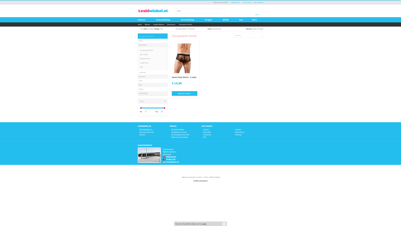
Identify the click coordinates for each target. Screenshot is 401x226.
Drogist (208, 19)
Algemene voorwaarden (188, 177)
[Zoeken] (221, 11)
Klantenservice (236, 2)
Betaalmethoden (177, 129)
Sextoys (141, 19)
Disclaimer (199, 177)
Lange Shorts (144, 63)
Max (157, 112)
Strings (141, 89)
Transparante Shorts (146, 50)
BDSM (225, 19)
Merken (142, 135)
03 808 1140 (170, 159)
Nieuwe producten (146, 132)
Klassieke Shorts (145, 59)
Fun (241, 19)
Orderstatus (239, 132)
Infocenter (207, 135)
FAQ (204, 137)
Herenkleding (187, 19)
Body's (141, 41)
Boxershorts (143, 45)
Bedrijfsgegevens (145, 129)
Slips (140, 85)
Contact (206, 129)
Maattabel (207, 132)
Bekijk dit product (184, 93)
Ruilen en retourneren (179, 137)
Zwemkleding (143, 93)
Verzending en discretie (180, 135)
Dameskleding (163, 19)
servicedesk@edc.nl (171, 162)
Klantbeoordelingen (214, 177)
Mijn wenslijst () (258, 2)
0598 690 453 (171, 157)
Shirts (140, 81)
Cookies (238, 129)
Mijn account (247, 2)
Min (141, 112)
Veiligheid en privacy (179, 132)
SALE (254, 19)
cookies (204, 224)
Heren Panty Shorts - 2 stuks (184, 77)
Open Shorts (144, 54)
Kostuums (142, 77)
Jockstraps (142, 72)
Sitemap (238, 135)
